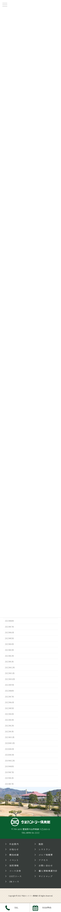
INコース (14, 881)
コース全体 (15, 870)
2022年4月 (9, 714)
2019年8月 (9, 766)
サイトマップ (46, 876)
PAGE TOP (56, 800)
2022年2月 (9, 726)
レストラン (44, 849)
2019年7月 (9, 772)
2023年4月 (9, 644)
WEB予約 (46, 907)
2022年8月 (9, 690)
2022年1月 (9, 731)
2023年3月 (9, 650)
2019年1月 (9, 778)
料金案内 (14, 844)
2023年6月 (9, 632)
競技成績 (14, 854)
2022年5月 (9, 708)
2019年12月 (10, 760)
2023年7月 (9, 626)
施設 (41, 844)
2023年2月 (9, 656)
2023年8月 (9, 621)
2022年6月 (9, 702)
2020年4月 (9, 749)
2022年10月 (10, 679)
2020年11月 (10, 743)
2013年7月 (9, 784)
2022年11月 (10, 673)
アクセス (43, 860)
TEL (16, 907)
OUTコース (15, 876)
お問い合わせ (46, 865)
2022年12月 (10, 667)
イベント (14, 860)
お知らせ (14, 849)
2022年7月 (9, 696)
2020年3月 (9, 755)
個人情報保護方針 (48, 870)
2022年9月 (9, 685)
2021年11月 (9, 737)
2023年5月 (9, 638)
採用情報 (14, 865)
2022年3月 (9, 720)
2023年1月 (9, 661)
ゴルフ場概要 (46, 854)
